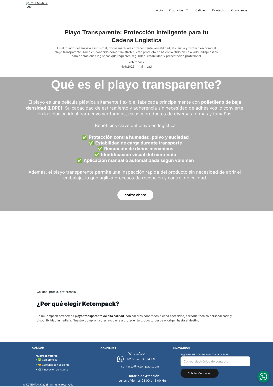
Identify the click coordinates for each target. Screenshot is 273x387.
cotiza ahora (135, 195)
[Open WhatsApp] (263, 377)
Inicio (159, 10)
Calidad (200, 10)
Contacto (218, 10)
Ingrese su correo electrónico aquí (205, 354)
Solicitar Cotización (199, 373)
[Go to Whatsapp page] (120, 359)
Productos (176, 10)
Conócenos (239, 10)
